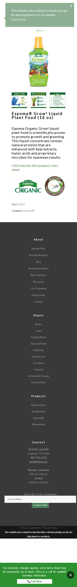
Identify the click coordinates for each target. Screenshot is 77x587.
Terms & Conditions (30, 527)
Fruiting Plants (38, 337)
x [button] (71, 5)
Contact (38, 301)
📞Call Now (34, 581)
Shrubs (38, 324)
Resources (38, 281)
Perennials (38, 350)
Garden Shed (38, 411)
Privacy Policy (50, 527)
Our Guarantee (38, 288)
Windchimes (38, 424)
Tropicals (38, 369)
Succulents (38, 363)
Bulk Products (38, 405)
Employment (38, 295)
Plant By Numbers (38, 255)
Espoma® (28, 210)
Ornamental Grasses (38, 376)
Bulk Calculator (38, 275)
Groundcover (38, 356)
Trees (39, 330)
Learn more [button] (18, 19)
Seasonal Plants (38, 343)
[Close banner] (70, 575)
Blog (38, 261)
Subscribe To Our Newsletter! (40, 494)
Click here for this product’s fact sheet (35, 167)
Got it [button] (39, 30)
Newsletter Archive (39, 268)
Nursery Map (38, 248)
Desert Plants (39, 382)
